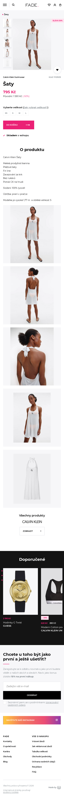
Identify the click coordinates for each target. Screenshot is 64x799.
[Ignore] (32, 706)
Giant (58, 787)
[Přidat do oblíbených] (57, 69)
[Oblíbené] (49, 5)
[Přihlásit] (55, 5)
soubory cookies (10, 792)
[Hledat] (13, 5)
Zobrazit (28, 531)
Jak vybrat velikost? (36, 107)
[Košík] (60, 5)
